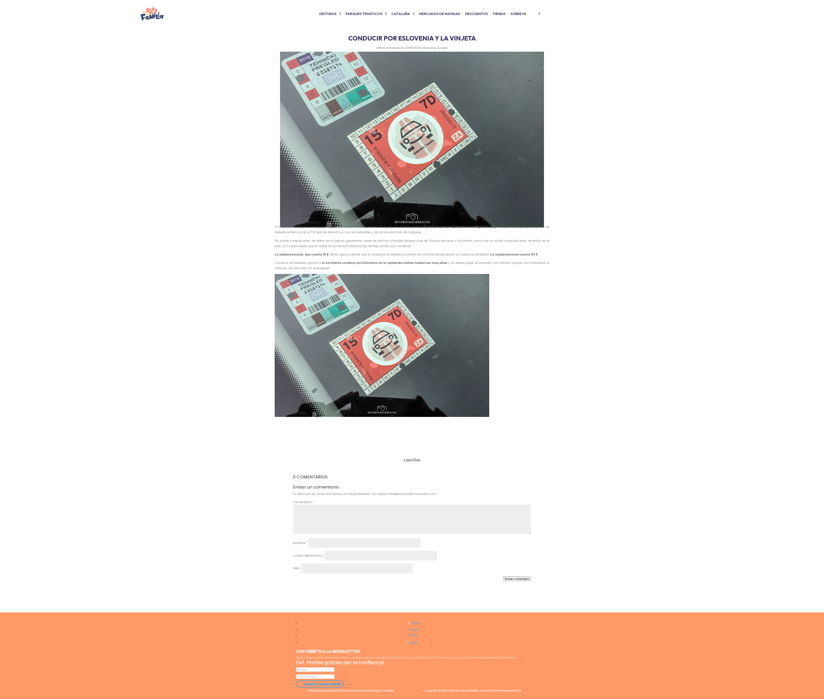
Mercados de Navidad (439, 14)
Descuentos (476, 14)
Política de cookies (349, 690)
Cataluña (400, 14)
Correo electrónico (308, 555)
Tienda (499, 14)
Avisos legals (372, 690)
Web (296, 568)
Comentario (303, 502)
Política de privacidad (321, 690)
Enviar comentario (517, 578)
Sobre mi (518, 14)
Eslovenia (429, 48)
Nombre (300, 543)
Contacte (388, 690)
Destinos (327, 14)
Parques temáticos (363, 14)
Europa (443, 48)
